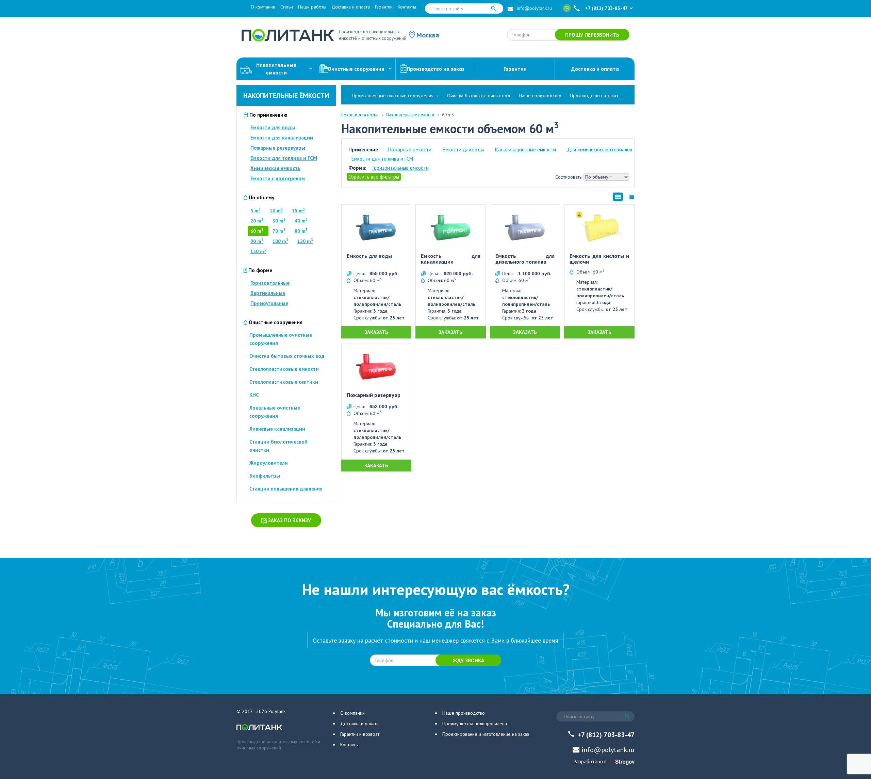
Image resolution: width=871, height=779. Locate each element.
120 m (305, 241)
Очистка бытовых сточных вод (287, 356)
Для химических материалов (599, 149)
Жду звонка (468, 660)
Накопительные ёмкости (286, 95)
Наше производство (540, 96)
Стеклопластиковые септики (283, 382)
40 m (301, 221)
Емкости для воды (272, 127)
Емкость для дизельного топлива (525, 259)
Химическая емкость (275, 168)
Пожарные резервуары (277, 148)
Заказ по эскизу (289, 520)
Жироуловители (268, 463)
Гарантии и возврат (359, 734)
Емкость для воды (369, 256)
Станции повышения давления (286, 488)
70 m (279, 231)
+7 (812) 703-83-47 (606, 8)
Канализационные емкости (525, 149)
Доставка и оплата (350, 7)
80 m (301, 231)
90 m (256, 241)
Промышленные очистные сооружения (392, 96)
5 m (255, 211)
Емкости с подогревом (277, 178)
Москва (427, 35)
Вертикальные (267, 293)
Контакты (407, 7)
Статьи (286, 7)
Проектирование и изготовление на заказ (485, 734)
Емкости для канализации (281, 137)
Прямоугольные (269, 303)
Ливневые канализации (277, 429)
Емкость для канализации (450, 259)
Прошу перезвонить (592, 35)
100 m (280, 241)
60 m (256, 231)
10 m (276, 211)
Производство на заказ (435, 68)
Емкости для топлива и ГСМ (283, 158)
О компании (263, 7)
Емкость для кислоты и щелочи (599, 259)
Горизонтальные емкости (401, 168)
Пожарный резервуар (373, 395)
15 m (298, 211)
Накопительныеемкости (276, 68)
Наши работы (312, 7)
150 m (258, 251)
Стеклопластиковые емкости (284, 369)
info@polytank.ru (534, 8)
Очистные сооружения (356, 68)
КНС (254, 395)
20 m (256, 221)
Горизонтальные (270, 283)
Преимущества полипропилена (474, 723)
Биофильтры (264, 476)
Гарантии (384, 7)
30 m (279, 221)
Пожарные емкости (409, 149)
